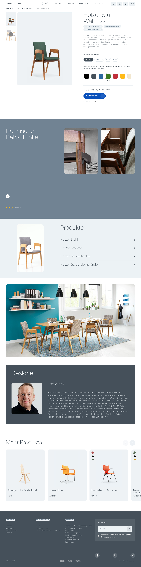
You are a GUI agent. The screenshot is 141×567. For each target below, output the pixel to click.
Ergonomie (57, 4)
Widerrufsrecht (71, 537)
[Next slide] (132, 443)
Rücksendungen (42, 528)
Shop (13, 8)
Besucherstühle (28, 8)
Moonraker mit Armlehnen (104, 490)
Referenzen (10, 528)
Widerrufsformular (72, 540)
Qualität (70, 4)
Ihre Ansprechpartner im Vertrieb (48, 530)
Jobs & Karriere (11, 530)
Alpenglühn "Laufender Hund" (22, 490)
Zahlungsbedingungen (73, 535)
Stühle (19, 8)
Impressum (69, 542)
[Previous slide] (126, 443)
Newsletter (10, 533)
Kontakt (39, 526)
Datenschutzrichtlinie (73, 528)
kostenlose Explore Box (25, 194)
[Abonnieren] (129, 529)
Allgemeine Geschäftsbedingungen (78, 526)
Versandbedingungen (73, 533)
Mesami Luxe (56, 490)
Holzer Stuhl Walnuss (42, 8)
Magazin (9, 526)
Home (7, 8)
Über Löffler (84, 4)
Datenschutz (70, 530)
